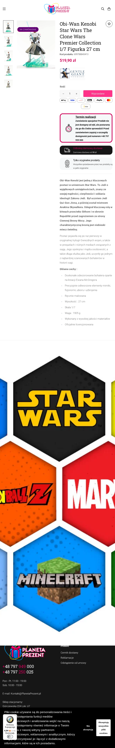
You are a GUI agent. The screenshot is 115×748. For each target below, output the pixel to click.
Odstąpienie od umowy (73, 662)
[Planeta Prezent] (57, 9)
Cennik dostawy (69, 652)
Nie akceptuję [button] (88, 728)
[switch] (10, 736)
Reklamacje (67, 657)
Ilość (62, 86)
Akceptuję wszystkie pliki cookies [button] (103, 727)
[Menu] (15, 716)
